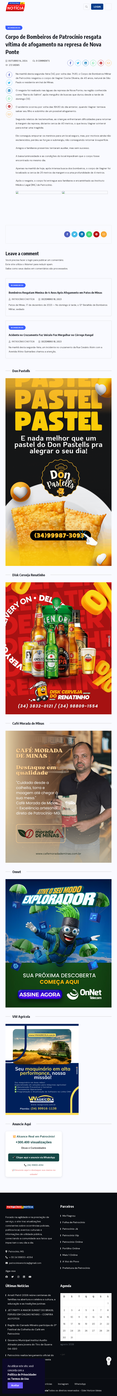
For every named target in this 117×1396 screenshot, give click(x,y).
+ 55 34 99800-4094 (21, 1257)
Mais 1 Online (70, 1255)
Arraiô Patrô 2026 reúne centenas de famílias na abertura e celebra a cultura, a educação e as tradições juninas (31, 1299)
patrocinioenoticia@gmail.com (25, 1263)
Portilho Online (71, 1248)
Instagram (63, 1384)
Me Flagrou (68, 1215)
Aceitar (15, 1385)
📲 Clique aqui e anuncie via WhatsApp (34, 1157)
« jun (62, 1354)
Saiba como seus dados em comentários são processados (36, 268)
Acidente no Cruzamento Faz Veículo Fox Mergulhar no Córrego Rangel (51, 335)
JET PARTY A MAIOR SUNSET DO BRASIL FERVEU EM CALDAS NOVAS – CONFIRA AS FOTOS (31, 1314)
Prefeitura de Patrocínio (76, 1268)
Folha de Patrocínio (73, 1222)
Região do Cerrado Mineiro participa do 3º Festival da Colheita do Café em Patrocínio (32, 1329)
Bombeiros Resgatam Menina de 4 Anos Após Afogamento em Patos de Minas (55, 292)
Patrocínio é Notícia (23, 299)
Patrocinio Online (72, 1241)
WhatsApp (80, 1384)
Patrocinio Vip (70, 1235)
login (30, 260)
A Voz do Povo (70, 1261)
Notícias (47, 1384)
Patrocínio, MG (16, 1251)
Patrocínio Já (70, 1228)
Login (97, 6)
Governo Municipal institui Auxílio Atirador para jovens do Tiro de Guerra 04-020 (30, 1344)
